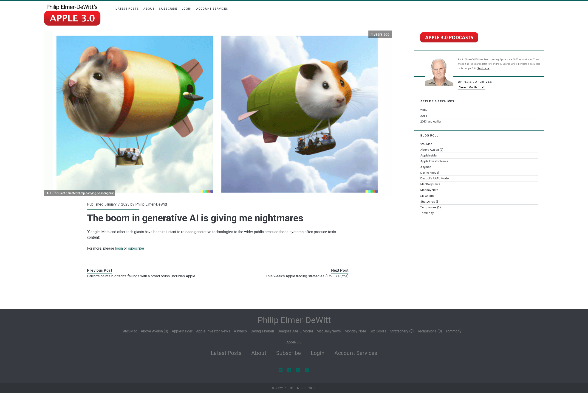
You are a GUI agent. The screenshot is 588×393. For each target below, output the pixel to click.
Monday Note (429, 190)
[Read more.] (483, 68)
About (149, 8)
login (119, 248)
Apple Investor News (434, 161)
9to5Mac (426, 144)
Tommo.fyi (427, 213)
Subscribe (168, 8)
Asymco (425, 167)
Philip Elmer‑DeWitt (294, 320)
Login (187, 8)
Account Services (212, 8)
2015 (423, 110)
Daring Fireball (429, 172)
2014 (423, 115)
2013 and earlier (430, 121)
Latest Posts (127, 8)
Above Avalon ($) (431, 149)
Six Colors (427, 196)
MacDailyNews (430, 184)
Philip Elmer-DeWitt (151, 204)
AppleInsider (428, 155)
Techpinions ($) (430, 207)
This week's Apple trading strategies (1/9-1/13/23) (307, 276)
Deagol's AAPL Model (434, 178)
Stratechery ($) (430, 201)
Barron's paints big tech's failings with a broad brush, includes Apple (141, 276)
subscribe (136, 248)
